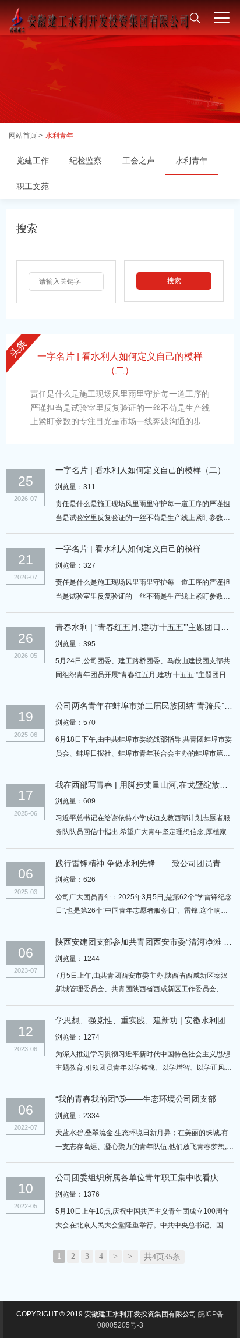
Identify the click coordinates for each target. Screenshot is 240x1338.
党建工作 (32, 160)
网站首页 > (26, 135)
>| (131, 1256)
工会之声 (138, 160)
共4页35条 (162, 1256)
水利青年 (59, 135)
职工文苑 (32, 186)
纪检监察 (85, 160)
